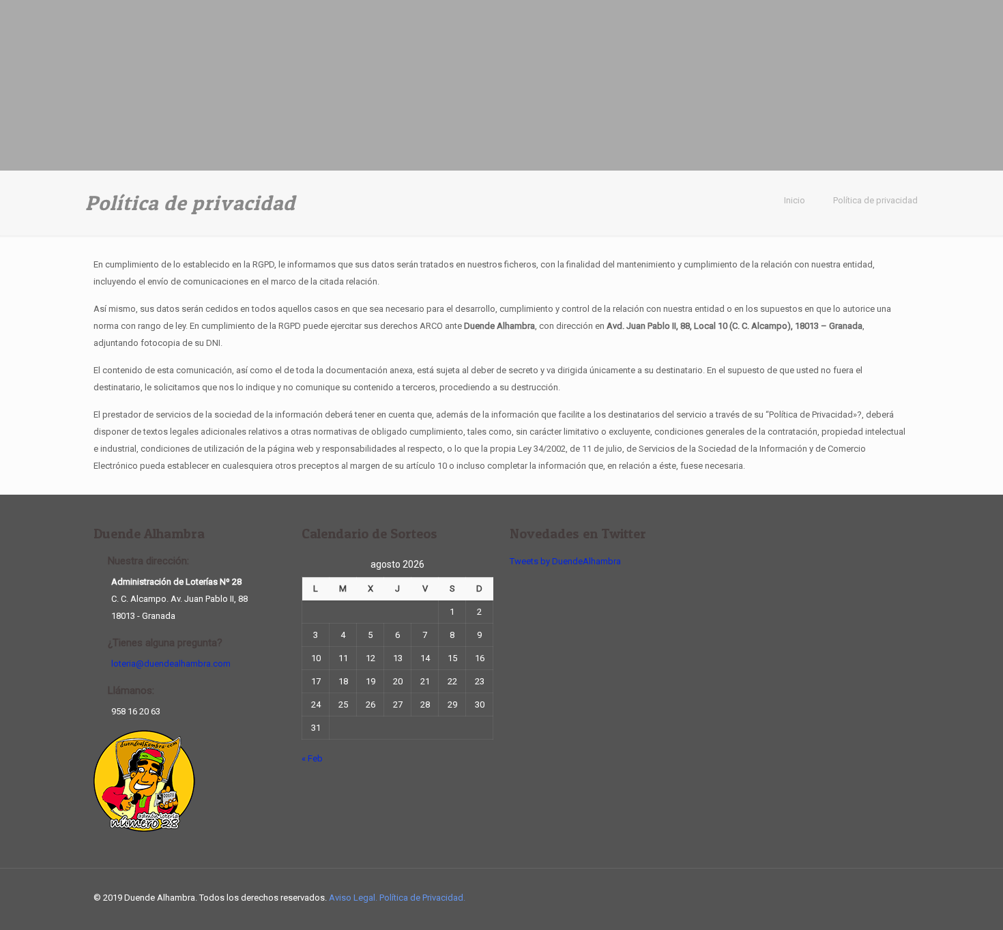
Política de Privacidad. (422, 897)
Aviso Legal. (354, 897)
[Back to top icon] (895, 897)
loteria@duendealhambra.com (171, 663)
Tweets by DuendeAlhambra (565, 561)
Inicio (794, 200)
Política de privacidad (875, 200)
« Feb (312, 758)
